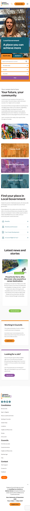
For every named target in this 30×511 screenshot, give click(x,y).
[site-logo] (6, 396)
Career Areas (4, 422)
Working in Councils (5, 419)
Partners (4, 477)
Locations (3, 426)
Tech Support (4, 465)
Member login (4, 454)
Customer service (5, 447)
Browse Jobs (19, 4)
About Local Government (7, 415)
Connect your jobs (5, 444)
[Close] (28, 484)
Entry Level (3, 436)
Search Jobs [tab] (6, 56)
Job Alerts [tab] (18, 56)
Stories (2, 433)
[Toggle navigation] (27, 3)
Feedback (3, 472)
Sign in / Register (5, 412)
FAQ (2, 458)
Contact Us (3, 468)
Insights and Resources (6, 429)
